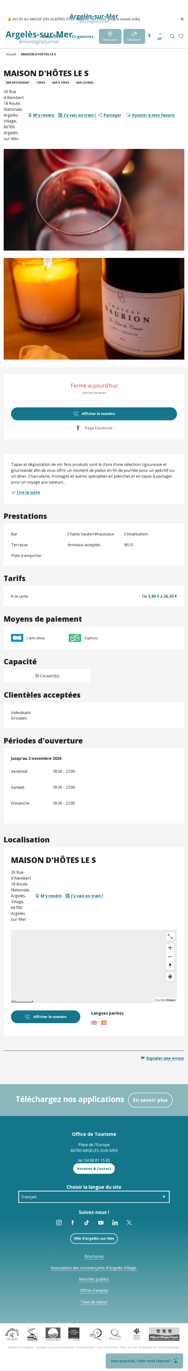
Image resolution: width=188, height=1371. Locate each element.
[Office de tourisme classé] (73, 1333)
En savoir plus (150, 1100)
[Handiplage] (32, 1333)
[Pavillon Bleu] (53, 1333)
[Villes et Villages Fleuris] (164, 1333)
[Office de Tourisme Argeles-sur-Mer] (39, 38)
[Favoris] (181, 36)
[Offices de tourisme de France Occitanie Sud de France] (106, 1333)
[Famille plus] (12, 1333)
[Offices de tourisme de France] (136, 1333)
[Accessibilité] (149, 35)
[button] (172, 36)
